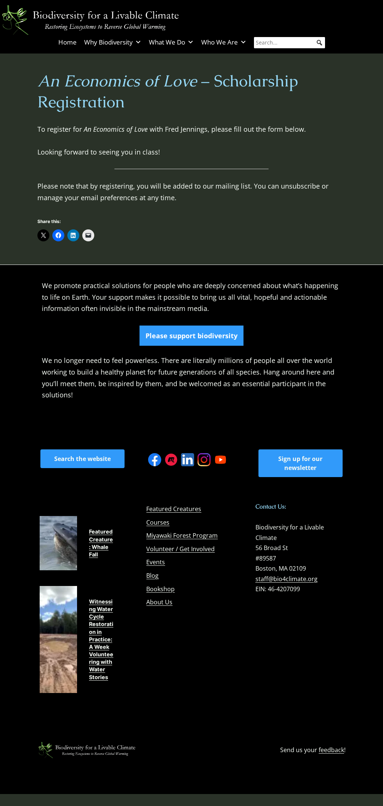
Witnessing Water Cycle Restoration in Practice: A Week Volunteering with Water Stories (101, 639)
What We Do (167, 42)
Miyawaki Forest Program (182, 535)
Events (155, 562)
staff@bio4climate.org (286, 579)
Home (67, 42)
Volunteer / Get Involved (180, 549)
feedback (331, 750)
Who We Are (219, 42)
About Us (159, 602)
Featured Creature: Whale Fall (101, 542)
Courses (157, 522)
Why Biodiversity (108, 42)
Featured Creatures (173, 509)
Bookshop (160, 589)
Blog (152, 575)
